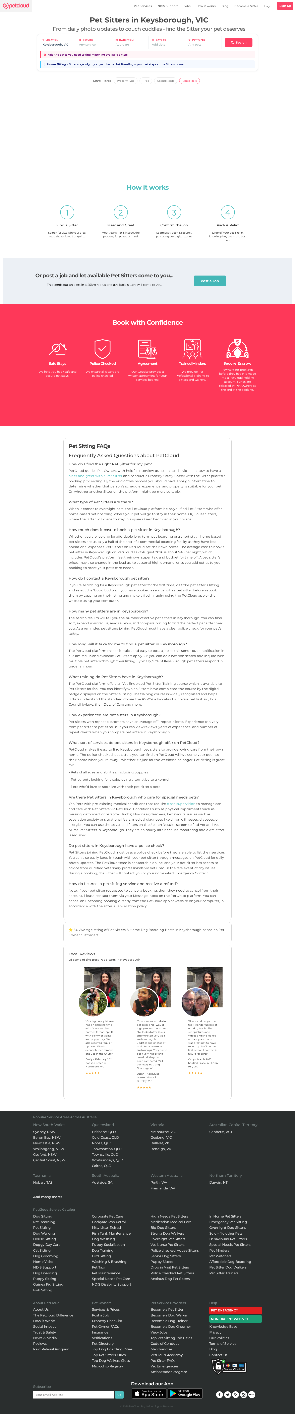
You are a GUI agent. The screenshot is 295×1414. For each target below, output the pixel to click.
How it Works (44, 1321)
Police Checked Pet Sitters (172, 1273)
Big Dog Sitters (163, 1228)
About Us (41, 1309)
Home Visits (43, 1262)
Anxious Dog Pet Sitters (170, 1279)
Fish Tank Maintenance (111, 1233)
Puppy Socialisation (108, 1245)
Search (240, 42)
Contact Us (218, 1355)
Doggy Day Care (46, 1245)
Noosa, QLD (101, 1143)
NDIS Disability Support (111, 1284)
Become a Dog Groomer (171, 1326)
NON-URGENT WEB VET (229, 1319)
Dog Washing (103, 1239)
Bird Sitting (101, 1256)
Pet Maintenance (106, 1273)
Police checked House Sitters (175, 1250)
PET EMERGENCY (224, 1310)
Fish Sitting (42, 1290)
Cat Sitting (42, 1250)
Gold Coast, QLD (105, 1137)
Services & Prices (106, 1309)
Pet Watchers (220, 1256)
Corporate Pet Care (107, 1216)
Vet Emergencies (165, 1366)
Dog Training (103, 1250)
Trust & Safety (44, 1332)
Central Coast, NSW (49, 1160)
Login (268, 6)
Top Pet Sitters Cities (109, 1355)
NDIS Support (168, 6)
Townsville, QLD (105, 1155)
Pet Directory (103, 1344)
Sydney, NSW (44, 1132)
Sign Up (285, 6)
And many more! (47, 1197)
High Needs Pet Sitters (169, 1216)
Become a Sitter (246, 6)
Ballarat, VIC (160, 1143)
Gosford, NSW (44, 1155)
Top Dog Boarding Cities (112, 1349)
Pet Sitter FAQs (163, 1361)
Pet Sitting (42, 1228)
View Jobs (159, 1332)
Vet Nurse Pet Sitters (168, 1245)
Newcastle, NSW (46, 1143)
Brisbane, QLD (104, 1132)
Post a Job (210, 281)
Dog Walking (44, 1233)
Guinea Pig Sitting (48, 1284)
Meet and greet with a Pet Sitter (96, 476)
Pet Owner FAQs (105, 1326)
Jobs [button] (187, 6)
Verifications (102, 1338)
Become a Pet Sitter (167, 1309)
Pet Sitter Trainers (224, 1273)
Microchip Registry (107, 1366)
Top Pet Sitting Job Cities (171, 1338)
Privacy (215, 1332)
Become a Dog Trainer (169, 1321)
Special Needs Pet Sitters (230, 1245)
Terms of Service (222, 1344)
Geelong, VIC (161, 1137)
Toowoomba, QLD (107, 1149)
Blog (225, 6)
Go (119, 1394)
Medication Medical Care (171, 1222)
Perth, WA (159, 1182)
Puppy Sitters (162, 1262)
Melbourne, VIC (163, 1132)
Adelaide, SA (102, 1182)
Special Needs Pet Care (111, 1279)
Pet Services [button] (143, 6)
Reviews (40, 1344)
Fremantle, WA (163, 1188)
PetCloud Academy (167, 1355)
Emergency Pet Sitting (228, 1222)
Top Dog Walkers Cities (111, 1361)
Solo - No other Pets (225, 1233)
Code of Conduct (165, 1344)
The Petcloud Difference (53, 1315)
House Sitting (44, 1239)
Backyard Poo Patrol (109, 1222)
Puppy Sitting (44, 1279)
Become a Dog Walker (169, 1315)
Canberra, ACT (221, 1132)
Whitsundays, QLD (107, 1160)
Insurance (100, 1332)
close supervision (181, 804)
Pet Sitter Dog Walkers (228, 1267)
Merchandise (161, 1349)
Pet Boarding (44, 1222)
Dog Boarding (45, 1273)
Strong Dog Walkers (167, 1233)
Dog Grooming (45, 1256)
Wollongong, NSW (48, 1149)
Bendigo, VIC (161, 1149)
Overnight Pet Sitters (168, 1239)
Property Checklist (107, 1321)
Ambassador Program (169, 1372)
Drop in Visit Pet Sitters (170, 1267)
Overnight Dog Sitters (227, 1228)
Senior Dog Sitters (166, 1256)
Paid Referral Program (51, 1349)
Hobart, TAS (43, 1182)
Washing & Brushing (109, 1262)
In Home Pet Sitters (225, 1216)
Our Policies (219, 1338)
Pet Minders (219, 1250)
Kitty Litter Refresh (107, 1228)
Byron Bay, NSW (46, 1137)
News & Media (45, 1338)
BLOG (252, 1395)
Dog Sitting (42, 1216)
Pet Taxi (98, 1267)
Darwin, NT (218, 1182)
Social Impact (44, 1326)
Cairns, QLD (101, 1166)
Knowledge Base (223, 1326)
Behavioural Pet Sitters (228, 1239)
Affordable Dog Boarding (230, 1262)
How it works (206, 6)
